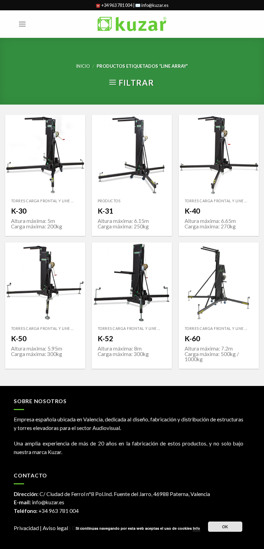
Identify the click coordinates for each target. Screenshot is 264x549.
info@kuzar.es (48, 502)
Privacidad (26, 528)
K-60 (192, 338)
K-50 (18, 338)
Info (196, 528)
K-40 (192, 210)
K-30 (18, 210)
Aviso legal (56, 528)
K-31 (105, 210)
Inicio (83, 66)
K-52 (105, 338)
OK (225, 527)
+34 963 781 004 (58, 511)
